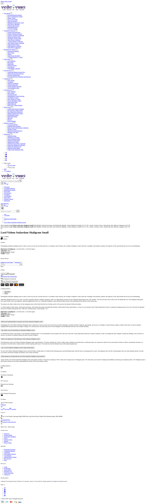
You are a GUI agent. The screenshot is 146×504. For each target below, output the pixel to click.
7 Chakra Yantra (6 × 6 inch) (15, 57)
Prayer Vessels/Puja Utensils (14, 16)
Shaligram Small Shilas (13, 140)
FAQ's (6, 438)
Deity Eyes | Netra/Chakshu (14, 105)
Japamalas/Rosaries (12, 27)
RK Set (9, 119)
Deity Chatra (10, 93)
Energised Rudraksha (13, 51)
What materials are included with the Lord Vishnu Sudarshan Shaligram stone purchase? (23, 356)
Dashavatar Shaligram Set (14, 146)
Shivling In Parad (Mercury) (14, 131)
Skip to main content (6, 1)
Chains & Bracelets (12, 85)
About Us (6, 433)
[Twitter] (6, 154)
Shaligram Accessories (13, 137)
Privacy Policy (8, 442)
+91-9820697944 (5, 420)
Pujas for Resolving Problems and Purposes (19, 76)
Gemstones (7, 78)
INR (5, 169)
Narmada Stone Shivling (14, 126)
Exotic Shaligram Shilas (13, 139)
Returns (6, 441)
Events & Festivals (12, 28)
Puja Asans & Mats (12, 19)
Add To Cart (4, 274)
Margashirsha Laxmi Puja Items (15, 96)
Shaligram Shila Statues (13, 148)
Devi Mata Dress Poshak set (14, 112)
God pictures (10, 67)
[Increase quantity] (21, 264)
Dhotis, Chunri (11, 18)
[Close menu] (2, 3)
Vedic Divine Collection (13, 40)
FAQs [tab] (6, 293)
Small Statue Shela (12, 102)
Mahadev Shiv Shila (12, 132)
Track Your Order (8, 473)
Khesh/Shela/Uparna (13, 115)
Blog (5, 460)
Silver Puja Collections (13, 24)
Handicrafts (10, 64)
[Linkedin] (6, 160)
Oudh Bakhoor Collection (14, 46)
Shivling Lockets (11, 129)
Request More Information (10, 276)
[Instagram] (6, 158)
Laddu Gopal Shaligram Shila (15, 149)
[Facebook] (6, 153)
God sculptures (11, 61)
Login (5, 467)
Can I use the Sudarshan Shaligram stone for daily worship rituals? (17, 347)
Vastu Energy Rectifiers (13, 56)
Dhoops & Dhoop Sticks (14, 37)
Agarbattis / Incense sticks (14, 38)
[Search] (20, 181)
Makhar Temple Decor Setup (15, 113)
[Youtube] (6, 156)
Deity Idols (7, 59)
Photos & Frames (12, 65)
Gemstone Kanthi (12, 94)
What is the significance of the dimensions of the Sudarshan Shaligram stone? (20, 339)
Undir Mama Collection (13, 68)
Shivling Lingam (8, 123)
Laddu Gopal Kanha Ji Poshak (15, 109)
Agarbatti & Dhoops (9, 30)
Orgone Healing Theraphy (14, 86)
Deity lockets (10, 80)
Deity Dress (7, 107)
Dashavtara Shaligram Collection (16, 145)
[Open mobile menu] (2, 208)
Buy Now (12, 274)
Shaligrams (7, 134)
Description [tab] (7, 291)
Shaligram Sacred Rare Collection (16, 143)
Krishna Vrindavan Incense (14, 34)
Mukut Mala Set (11, 104)
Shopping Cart (8, 471)
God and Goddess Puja (13, 75)
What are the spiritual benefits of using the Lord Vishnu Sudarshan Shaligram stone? (22, 321)
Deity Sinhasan (11, 91)
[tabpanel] (73, 307)
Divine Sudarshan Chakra (14, 100)
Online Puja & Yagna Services (15, 73)
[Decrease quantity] (2, 264)
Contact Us (7, 474)
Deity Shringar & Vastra (13, 99)
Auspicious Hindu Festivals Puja (16, 72)
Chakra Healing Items (13, 88)
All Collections (5, 203)
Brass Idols (10, 62)
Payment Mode (8, 435)
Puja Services (7, 70)
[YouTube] (5, 492)
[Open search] (2, 183)
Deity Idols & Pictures (10, 454)
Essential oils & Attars (13, 25)
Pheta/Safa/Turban (12, 116)
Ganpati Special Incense (13, 32)
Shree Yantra (10, 52)
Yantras (9, 54)
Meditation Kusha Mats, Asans (15, 22)
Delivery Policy (8, 439)
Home (7, 215)
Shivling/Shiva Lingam (10, 457)
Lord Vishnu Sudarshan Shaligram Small (15, 222)
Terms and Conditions (10, 436)
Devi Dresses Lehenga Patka (15, 110)
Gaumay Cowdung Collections (15, 35)
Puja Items (7, 13)
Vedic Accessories (12, 21)
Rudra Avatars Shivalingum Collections (17, 128)
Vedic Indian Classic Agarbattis (15, 43)
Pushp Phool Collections (14, 47)
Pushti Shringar (11, 121)
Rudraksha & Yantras (9, 49)
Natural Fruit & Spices (13, 44)
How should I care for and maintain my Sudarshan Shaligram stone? (18, 330)
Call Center (12, 165)
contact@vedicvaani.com (9, 422)
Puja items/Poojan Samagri (14, 15)
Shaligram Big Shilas (13, 142)
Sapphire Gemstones (12, 83)
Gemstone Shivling (12, 124)
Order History (7, 470)
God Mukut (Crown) (13, 97)
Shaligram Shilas (11, 136)
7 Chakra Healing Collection (15, 41)
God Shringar (7, 90)
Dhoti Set (10, 118)
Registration (7, 468)
